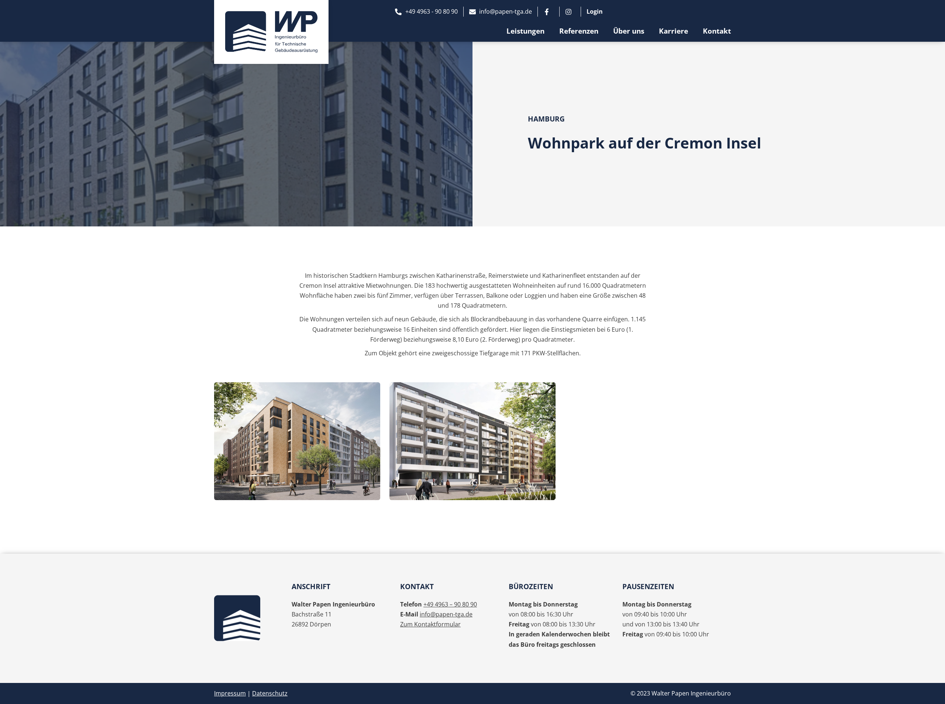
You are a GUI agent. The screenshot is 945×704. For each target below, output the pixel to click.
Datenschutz (270, 693)
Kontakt (717, 31)
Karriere (673, 31)
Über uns (628, 31)
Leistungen (525, 31)
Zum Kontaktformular (430, 624)
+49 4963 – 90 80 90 (450, 604)
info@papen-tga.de (446, 614)
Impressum (230, 693)
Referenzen (578, 31)
